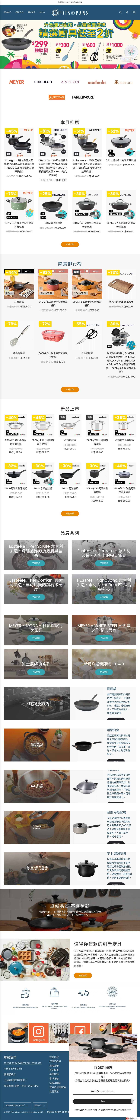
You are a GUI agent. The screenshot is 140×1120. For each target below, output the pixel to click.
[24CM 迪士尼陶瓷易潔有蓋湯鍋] (19, 205)
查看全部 (70, 244)
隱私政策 (116, 1110)
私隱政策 (54, 1091)
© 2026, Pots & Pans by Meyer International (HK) (23, 1112)
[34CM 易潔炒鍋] (53, 205)
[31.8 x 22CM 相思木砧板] (121, 284)
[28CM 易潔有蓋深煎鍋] (15, 474)
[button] (14, 68)
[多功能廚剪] (87, 335)
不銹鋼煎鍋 (70, 440)
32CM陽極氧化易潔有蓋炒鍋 (121, 160)
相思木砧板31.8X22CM (121, 302)
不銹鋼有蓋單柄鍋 (124, 440)
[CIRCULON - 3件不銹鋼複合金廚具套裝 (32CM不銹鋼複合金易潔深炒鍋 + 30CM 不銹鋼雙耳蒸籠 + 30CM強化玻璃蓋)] (53, 143)
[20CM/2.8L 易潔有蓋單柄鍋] (97, 474)
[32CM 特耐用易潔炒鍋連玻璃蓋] (121, 143)
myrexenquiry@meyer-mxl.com (23, 1062)
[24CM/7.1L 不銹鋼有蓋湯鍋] (97, 425)
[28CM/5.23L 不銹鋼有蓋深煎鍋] (15, 425)
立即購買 (104, 597)
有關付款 (54, 1057)
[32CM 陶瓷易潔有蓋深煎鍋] (124, 474)
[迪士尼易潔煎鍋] (19, 284)
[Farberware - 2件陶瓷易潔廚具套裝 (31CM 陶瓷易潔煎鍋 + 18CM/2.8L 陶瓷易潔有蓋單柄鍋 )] (87, 143)
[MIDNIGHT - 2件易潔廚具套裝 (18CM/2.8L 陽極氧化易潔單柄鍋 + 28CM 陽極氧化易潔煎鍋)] (19, 143)
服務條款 (126, 1110)
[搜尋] (120, 12)
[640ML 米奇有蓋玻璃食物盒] (53, 335)
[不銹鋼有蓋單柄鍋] (124, 425)
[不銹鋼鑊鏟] (19, 335)
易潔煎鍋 (19, 302)
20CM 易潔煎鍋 (70, 488)
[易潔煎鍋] (70, 474)
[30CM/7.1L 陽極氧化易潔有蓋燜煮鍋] (87, 205)
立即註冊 (104, 672)
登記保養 (54, 1070)
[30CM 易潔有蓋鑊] (42, 474)
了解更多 (36, 563)
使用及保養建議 (57, 1087)
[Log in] (127, 12)
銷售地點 (54, 1074)
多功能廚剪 (87, 353)
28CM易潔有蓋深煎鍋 (15, 488)
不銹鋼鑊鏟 (19, 353)
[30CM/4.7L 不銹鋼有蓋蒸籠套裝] (42, 425)
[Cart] (134, 12)
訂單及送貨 (55, 1061)
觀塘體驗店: (10, 1074)
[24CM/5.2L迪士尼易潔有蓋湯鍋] (53, 284)
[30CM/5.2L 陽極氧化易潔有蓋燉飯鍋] (121, 205)
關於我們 (83, 975)
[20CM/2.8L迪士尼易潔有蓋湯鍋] (87, 284)
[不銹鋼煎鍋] (70, 425)
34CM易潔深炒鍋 (53, 223)
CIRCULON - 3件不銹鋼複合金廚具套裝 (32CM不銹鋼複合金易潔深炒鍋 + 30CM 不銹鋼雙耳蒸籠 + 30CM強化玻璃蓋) (53, 168)
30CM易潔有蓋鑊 (43, 488)
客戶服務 (54, 1078)
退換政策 (54, 1065)
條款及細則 (55, 1083)
